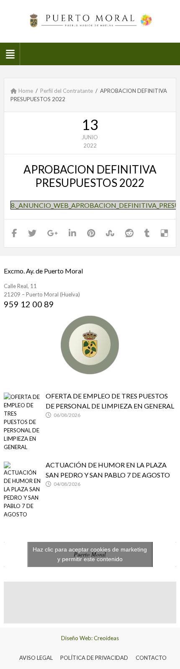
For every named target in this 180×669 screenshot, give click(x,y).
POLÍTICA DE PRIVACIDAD (94, 657)
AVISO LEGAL (36, 657)
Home (25, 90)
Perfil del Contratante (66, 90)
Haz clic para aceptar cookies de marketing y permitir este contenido (90, 554)
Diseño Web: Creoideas (90, 638)
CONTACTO (151, 657)
